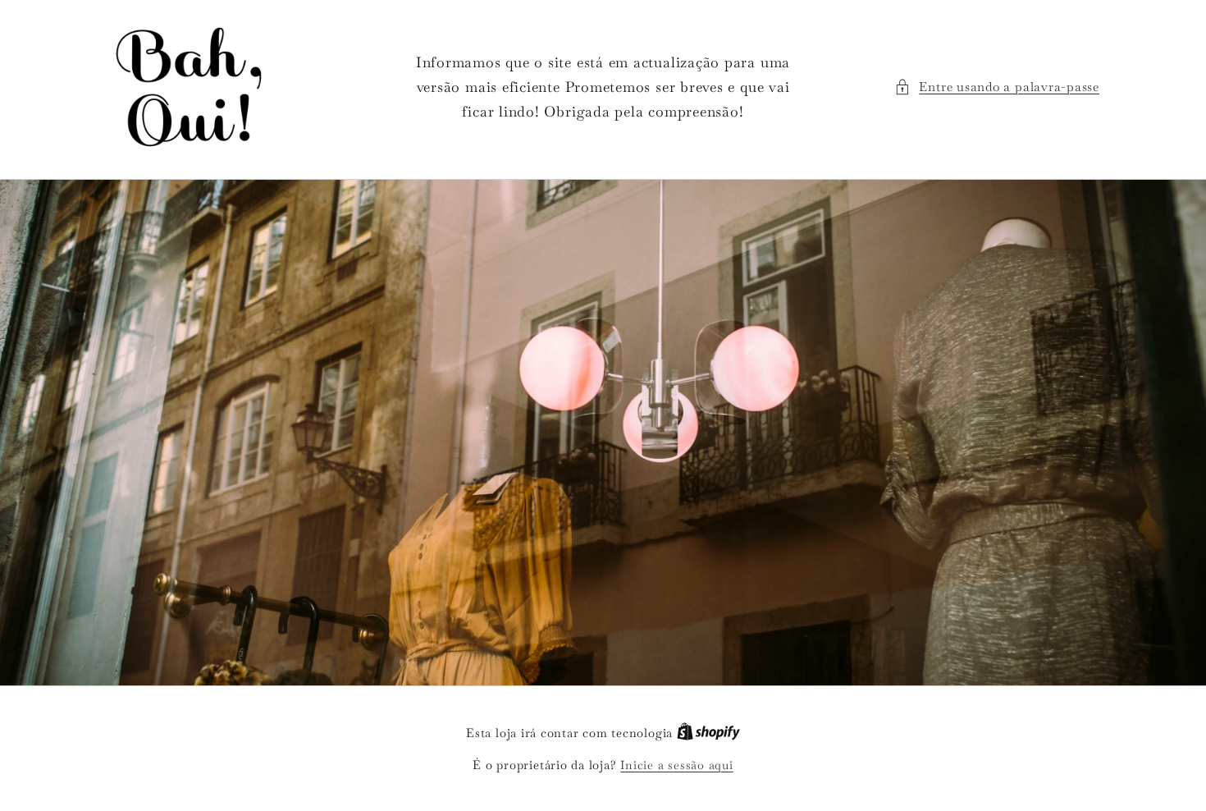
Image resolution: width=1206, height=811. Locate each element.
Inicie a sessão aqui (676, 765)
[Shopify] (708, 733)
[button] (996, 87)
